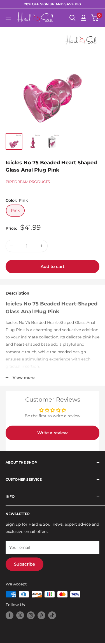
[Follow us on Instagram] (31, 615)
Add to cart (52, 266)
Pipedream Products (28, 181)
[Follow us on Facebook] (9, 615)
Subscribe (24, 564)
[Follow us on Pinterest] (41, 615)
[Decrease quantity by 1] (12, 246)
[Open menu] (8, 18)
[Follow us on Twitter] (20, 615)
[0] (94, 18)
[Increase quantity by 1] (41, 246)
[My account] (83, 18)
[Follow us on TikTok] (52, 615)
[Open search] (72, 18)
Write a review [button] (52, 432)
